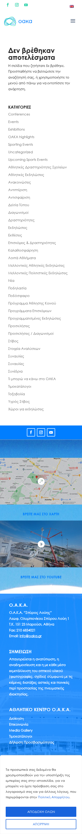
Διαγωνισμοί (18, 212)
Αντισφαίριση (19, 197)
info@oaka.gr (31, 636)
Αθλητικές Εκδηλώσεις (26, 174)
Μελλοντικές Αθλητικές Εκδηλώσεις (36, 265)
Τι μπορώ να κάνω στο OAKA (32, 378)
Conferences (19, 114)
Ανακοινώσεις (19, 182)
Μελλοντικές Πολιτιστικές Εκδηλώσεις (38, 273)
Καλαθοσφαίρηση (23, 250)
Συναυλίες (16, 356)
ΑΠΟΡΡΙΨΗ (41, 824)
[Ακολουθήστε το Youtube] (26, 4)
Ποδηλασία (17, 288)
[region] (41, 794)
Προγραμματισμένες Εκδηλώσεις (34, 318)
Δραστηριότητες (21, 220)
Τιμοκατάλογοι (19, 386)
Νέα (11, 280)
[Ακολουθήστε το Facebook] (7, 4)
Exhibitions (16, 129)
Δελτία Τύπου (18, 205)
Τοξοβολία (16, 394)
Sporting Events (20, 144)
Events (13, 121)
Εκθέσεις (15, 235)
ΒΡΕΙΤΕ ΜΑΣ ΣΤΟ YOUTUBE (41, 577)
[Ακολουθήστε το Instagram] (16, 4)
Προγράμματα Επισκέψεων (29, 310)
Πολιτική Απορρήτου (53, 797)
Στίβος (13, 341)
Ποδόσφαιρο (19, 295)
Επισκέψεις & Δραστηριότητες (32, 242)
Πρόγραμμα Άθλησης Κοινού (32, 303)
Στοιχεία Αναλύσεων (24, 348)
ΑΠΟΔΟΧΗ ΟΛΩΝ (41, 811)
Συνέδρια (15, 371)
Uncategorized (20, 152)
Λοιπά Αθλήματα (22, 257)
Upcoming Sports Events (28, 159)
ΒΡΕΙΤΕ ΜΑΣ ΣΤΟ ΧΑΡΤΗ (41, 514)
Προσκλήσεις (19, 326)
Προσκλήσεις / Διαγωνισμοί (31, 333)
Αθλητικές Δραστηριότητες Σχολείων (37, 167)
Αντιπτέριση (17, 189)
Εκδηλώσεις (17, 227)
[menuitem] (71, 6)
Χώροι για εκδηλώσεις (26, 409)
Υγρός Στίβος (19, 401)
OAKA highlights (21, 136)
